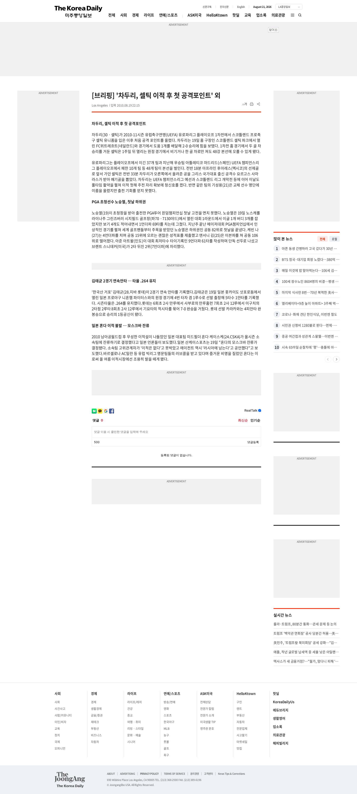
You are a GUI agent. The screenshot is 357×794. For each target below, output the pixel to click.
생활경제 (96, 708)
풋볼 (166, 742)
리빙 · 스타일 (135, 728)
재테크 (95, 722)
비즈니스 (96, 735)
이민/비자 (60, 722)
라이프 (149, 15)
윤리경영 (194, 774)
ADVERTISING (127, 774)
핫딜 (235, 15)
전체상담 (205, 702)
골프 (166, 748)
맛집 (239, 748)
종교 (130, 715)
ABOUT (111, 774)
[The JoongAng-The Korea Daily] (70, 780)
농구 (166, 735)
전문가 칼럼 (207, 708)
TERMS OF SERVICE (174, 774)
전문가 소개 (207, 715)
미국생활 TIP (208, 722)
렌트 (239, 708)
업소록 (261, 15)
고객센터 (208, 774)
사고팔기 (242, 735)
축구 (166, 755)
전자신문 (224, 7)
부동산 (95, 728)
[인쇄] (251, 104)
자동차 (95, 742)
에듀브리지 (280, 709)
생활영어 (279, 718)
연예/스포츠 (168, 15)
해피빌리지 (280, 743)
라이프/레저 (134, 702)
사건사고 (60, 708)
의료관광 (278, 15)
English (241, 7)
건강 (130, 708)
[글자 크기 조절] (244, 104)
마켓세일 (242, 742)
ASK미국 (194, 15)
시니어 (131, 742)
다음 (336, 359)
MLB (166, 728)
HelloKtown (216, 15)
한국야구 (169, 722)
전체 (111, 15)
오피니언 (60, 748)
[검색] (300, 15)
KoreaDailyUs (283, 701)
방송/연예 (169, 702)
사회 (123, 15)
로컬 (334, 239)
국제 (57, 742)
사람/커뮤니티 (63, 715)
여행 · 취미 (134, 722)
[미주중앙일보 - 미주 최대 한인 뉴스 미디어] (78, 12)
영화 (166, 708)
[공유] (258, 104)
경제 (135, 15)
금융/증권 (97, 715)
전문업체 (242, 728)
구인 (239, 702)
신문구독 (207, 7)
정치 (57, 735)
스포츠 (168, 715)
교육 (247, 15)
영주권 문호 (207, 728)
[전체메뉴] (292, 15)
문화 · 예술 (134, 735)
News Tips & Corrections (231, 774)
